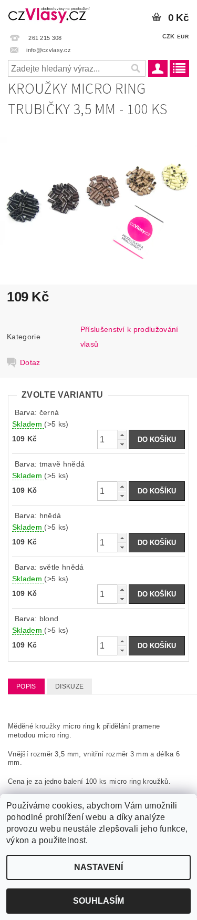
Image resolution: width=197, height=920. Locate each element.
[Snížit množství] (122, 444)
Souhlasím (98, 900)
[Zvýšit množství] (122, 435)
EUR (183, 36)
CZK (168, 36)
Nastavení (98, 867)
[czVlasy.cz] (49, 13)
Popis (26, 686)
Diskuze (69, 686)
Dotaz (30, 362)
